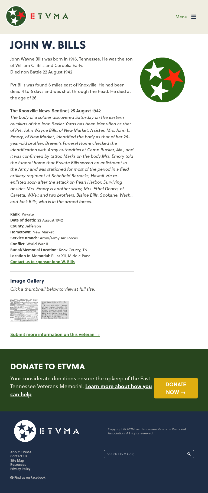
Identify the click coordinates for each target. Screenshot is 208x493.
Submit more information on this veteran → (55, 334)
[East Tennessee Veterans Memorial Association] (36, 25)
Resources (18, 464)
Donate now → (175, 388)
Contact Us (18, 456)
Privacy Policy (20, 468)
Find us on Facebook (30, 477)
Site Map (17, 460)
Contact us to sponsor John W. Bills (42, 261)
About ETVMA (20, 452)
